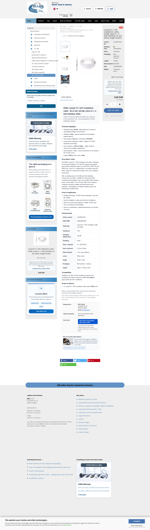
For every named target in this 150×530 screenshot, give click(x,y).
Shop (121, 21)
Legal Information (84, 416)
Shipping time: (106, 47)
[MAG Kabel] (38, 7)
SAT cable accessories (38, 72)
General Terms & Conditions (88, 426)
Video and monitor (40, 38)
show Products (34, 31)
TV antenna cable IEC (38, 66)
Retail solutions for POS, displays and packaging (45, 464)
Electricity (37, 45)
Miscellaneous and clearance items (44, 85)
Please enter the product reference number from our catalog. (41, 96)
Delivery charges (84, 422)
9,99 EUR (41, 265)
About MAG (105, 21)
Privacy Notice (67, 525)
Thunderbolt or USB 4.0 (36, 478)
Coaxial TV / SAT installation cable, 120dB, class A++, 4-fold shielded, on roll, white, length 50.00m (41, 251)
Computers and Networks (41, 34)
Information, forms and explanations (90, 412)
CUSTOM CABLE (80, 21)
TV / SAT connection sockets (40, 63)
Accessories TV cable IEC (39, 55)
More (29, 21)
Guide (55, 21)
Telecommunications (40, 82)
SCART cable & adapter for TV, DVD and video (43, 61)
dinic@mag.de (86, 310)
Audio (36, 78)
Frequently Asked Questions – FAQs (90, 409)
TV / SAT (36, 48)
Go (41, 106)
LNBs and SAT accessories (39, 58)
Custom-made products (36, 471)
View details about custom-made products (74, 347)
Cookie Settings (84, 432)
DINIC (90, 21)
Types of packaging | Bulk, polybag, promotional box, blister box (49, 467)
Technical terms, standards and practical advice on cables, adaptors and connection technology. (93, 489)
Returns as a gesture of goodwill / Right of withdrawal (96, 406)
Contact (41, 21)
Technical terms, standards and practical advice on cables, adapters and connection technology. (40, 144)
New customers (66, 21)
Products (30, 28)
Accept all (137, 521)
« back (64, 36)
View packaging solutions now (41, 217)
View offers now (41, 311)
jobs (96, 21)
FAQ (48, 21)
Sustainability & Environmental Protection (92, 403)
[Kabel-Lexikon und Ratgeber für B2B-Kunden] (41, 128)
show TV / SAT (36, 52)
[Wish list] (105, 14)
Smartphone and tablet (41, 41)
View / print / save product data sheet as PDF (86, 321)
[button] (101, 14)
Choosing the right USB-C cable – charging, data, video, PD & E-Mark (51, 475)
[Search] (99, 14)
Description (66, 97)
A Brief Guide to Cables (41, 123)
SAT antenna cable (37, 69)
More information (136, 526)
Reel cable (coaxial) (37, 75)
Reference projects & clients (88, 399)
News (114, 21)
